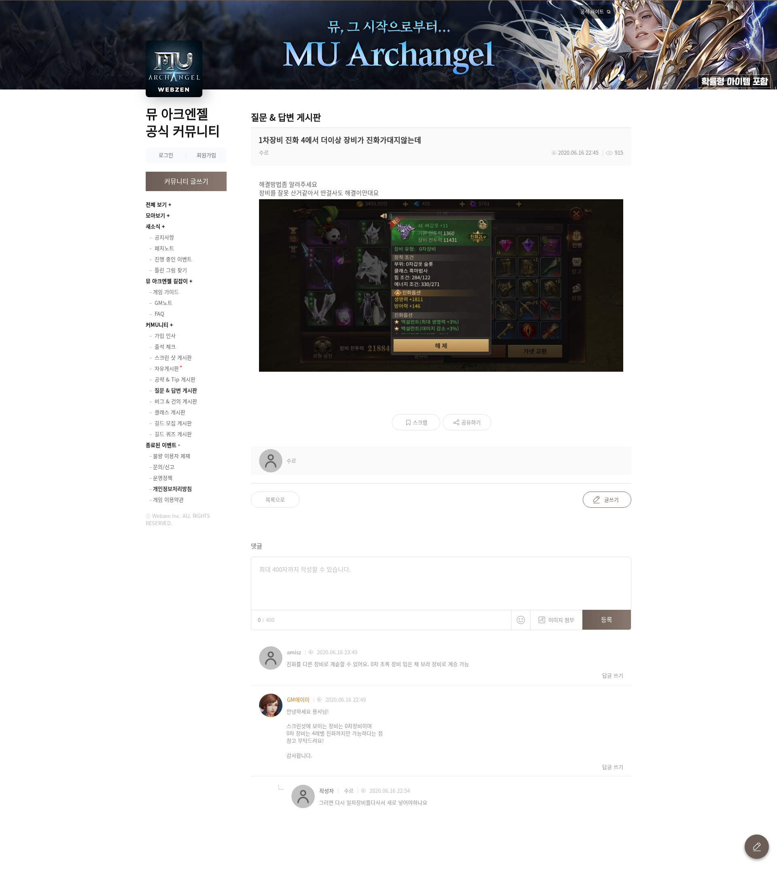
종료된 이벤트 (161, 445)
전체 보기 (156, 204)
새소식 (153, 226)
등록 (606, 619)
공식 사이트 (592, 11)
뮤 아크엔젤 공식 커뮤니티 (183, 122)
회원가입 (206, 155)
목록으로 (275, 499)
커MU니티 (157, 324)
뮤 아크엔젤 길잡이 (167, 281)
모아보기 (155, 215)
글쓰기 (611, 499)
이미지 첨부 (561, 620)
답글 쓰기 (612, 675)
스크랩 (420, 422)
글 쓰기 (757, 847)
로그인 (166, 155)
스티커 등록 (521, 620)
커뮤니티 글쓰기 (186, 181)
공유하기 (471, 422)
